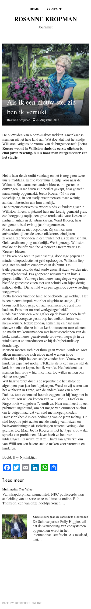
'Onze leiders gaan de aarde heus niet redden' (61, 516)
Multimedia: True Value (17, 489)
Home (34, 9)
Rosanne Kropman (45, 18)
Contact (54, 9)
